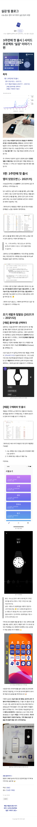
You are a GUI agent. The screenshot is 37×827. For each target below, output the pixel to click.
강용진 (8, 788)
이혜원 (13, 790)
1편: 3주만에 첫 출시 (11, 79)
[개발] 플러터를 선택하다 (13, 86)
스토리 (5, 799)
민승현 (8, 790)
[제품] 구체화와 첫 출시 (13, 89)
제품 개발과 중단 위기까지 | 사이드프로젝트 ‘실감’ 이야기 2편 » (10, 808)
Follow (20, 31)
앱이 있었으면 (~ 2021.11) (13, 81)
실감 (15, 31)
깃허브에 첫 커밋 (10, 355)
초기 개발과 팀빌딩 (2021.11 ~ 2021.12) (17, 84)
